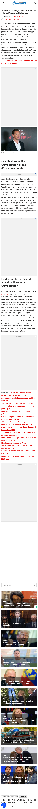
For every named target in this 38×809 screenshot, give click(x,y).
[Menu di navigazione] (3, 2)
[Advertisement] (19, 542)
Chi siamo (5, 807)
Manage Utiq (23, 796)
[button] (4, 805)
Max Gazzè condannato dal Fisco (13, 443)
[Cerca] (35, 3)
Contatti (14, 807)
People (21, 16)
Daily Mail (5, 294)
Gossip (16, 16)
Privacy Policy (14, 796)
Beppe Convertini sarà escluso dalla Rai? (18, 403)
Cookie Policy (5, 796)
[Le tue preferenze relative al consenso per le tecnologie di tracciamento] (36, 607)
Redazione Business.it (11, 19)
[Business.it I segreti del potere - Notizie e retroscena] (19, 3)
